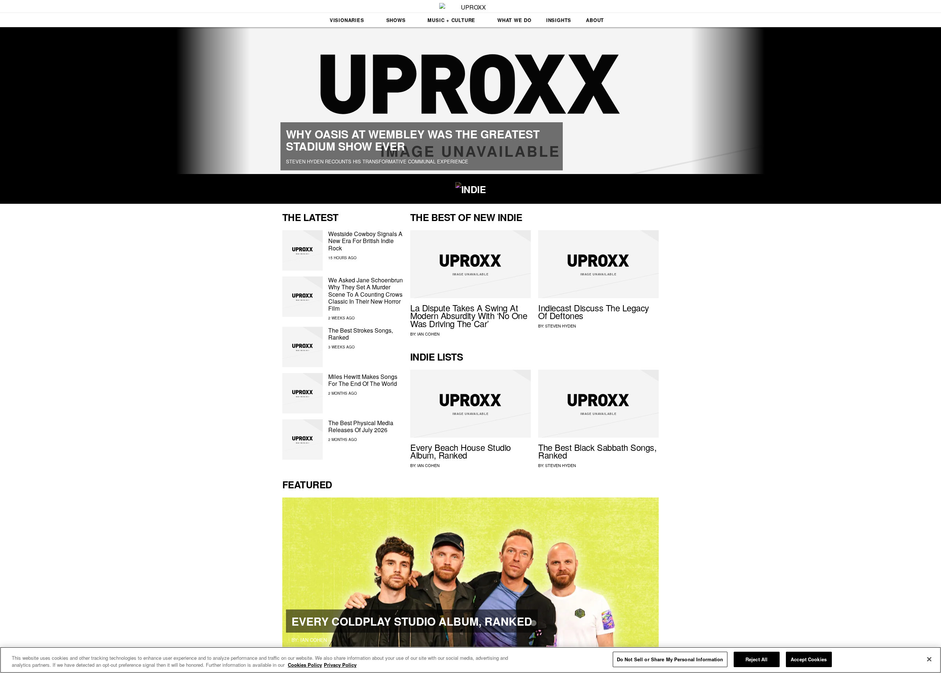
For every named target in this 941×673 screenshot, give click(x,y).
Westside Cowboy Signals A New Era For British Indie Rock (365, 240)
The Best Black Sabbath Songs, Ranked (597, 451)
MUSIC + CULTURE (451, 20)
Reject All (756, 659)
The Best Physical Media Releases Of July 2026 (360, 426)
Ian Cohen (428, 334)
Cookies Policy (305, 665)
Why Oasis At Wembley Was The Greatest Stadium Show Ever (413, 140)
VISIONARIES (347, 20)
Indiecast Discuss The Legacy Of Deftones (593, 311)
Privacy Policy (340, 665)
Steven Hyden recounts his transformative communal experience (377, 161)
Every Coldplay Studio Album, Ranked (411, 621)
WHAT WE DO (514, 20)
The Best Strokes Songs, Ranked (360, 333)
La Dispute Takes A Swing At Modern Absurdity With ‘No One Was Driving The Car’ (468, 315)
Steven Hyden (560, 326)
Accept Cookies (809, 659)
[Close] (929, 659)
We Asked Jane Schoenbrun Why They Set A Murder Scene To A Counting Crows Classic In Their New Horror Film (365, 294)
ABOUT (595, 20)
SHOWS (396, 20)
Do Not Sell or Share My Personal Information (670, 659)
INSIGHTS (558, 20)
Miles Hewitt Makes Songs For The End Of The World (362, 380)
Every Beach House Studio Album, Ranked (460, 451)
